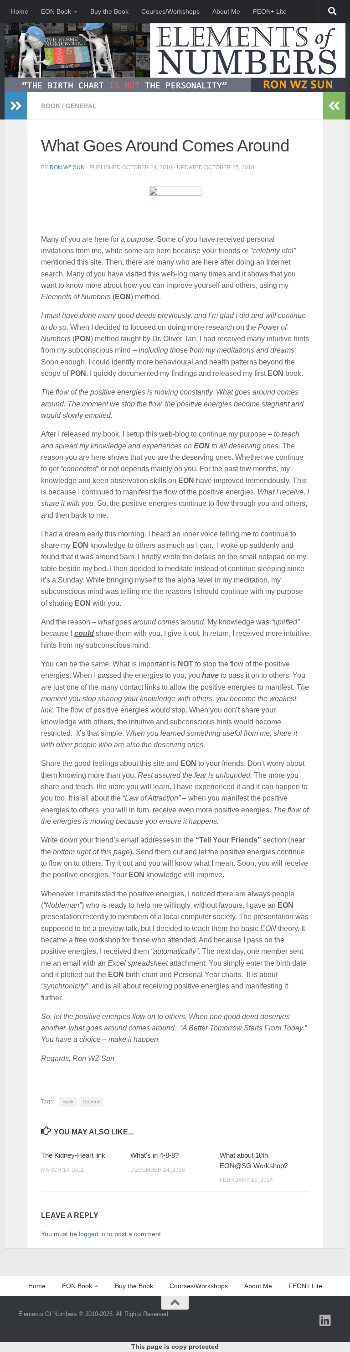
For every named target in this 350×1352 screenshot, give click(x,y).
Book (50, 105)
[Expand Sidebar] (16, 106)
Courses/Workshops (170, 11)
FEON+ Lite (270, 11)
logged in (92, 1234)
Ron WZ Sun (67, 167)
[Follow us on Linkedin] (325, 1320)
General (81, 105)
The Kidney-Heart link (73, 1155)
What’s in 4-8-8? (154, 1155)
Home (19, 11)
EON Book (56, 11)
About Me (226, 11)
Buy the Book (109, 11)
